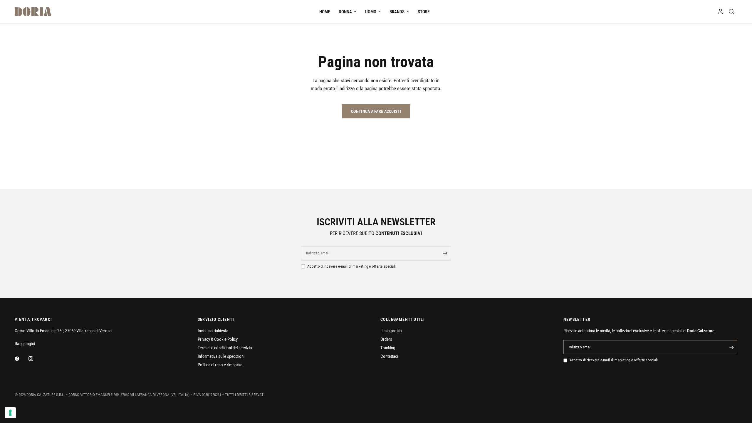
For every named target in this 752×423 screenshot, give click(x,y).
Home (324, 11)
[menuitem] (324, 11)
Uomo (370, 11)
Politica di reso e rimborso (220, 364)
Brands (397, 11)
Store (423, 11)
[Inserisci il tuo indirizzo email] (445, 253)
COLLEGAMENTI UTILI (402, 319)
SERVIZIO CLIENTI (216, 319)
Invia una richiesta (213, 330)
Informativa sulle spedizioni (221, 356)
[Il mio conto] (720, 12)
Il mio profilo (391, 330)
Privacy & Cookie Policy (218, 339)
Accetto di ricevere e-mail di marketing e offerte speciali (351, 266)
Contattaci (389, 356)
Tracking (387, 347)
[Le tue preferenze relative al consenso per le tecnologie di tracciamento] (10, 412)
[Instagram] (34, 358)
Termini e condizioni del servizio (225, 347)
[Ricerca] (731, 12)
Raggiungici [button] (25, 343)
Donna (345, 11)
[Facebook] (21, 358)
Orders (386, 339)
